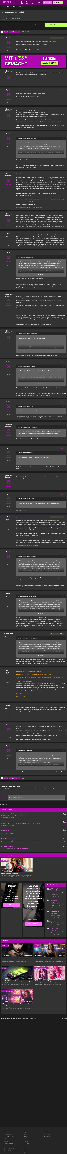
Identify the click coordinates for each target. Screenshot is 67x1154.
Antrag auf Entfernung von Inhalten (11, 1150)
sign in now (37, 788)
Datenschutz (12, 1148)
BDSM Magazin (11, 1136)
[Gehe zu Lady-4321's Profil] (64, 822)
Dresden (26, 1150)
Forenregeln (64, 6)
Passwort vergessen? (8, 1143)
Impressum (6, 1141)
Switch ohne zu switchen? (7, 846)
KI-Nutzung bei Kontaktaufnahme (55, 890)
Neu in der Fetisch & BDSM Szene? (31, 840)
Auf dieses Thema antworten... (18, 797)
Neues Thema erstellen (37, 25)
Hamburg (26, 1136)
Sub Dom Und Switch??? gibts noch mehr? (11, 814)
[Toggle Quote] (18, 138)
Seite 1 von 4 (25, 31)
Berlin (25, 1134)
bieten (9, 1146)
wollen (14, 1146)
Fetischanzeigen (47, 1134)
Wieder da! (47, 2)
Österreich (26, 1153)
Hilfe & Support (7, 1134)
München (26, 1138)
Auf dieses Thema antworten (56, 25)
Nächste (14, 31)
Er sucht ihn (47, 1136)
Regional (26, 1132)
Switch (2, 822)
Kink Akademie (20, 815)
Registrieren (58, 2)
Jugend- (6, 1148)
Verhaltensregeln (7, 1153)
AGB (5, 1138)
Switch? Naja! (4, 838)
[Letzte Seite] (19, 32)
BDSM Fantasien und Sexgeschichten (32, 823)
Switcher (11, 904)
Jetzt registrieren (33, 923)
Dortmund (26, 1146)
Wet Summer (54, 921)
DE (39, 2)
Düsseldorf (26, 1143)
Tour (5, 1136)
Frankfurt (26, 1141)
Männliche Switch (5, 830)
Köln (25, 1148)
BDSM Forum (20, 19)
